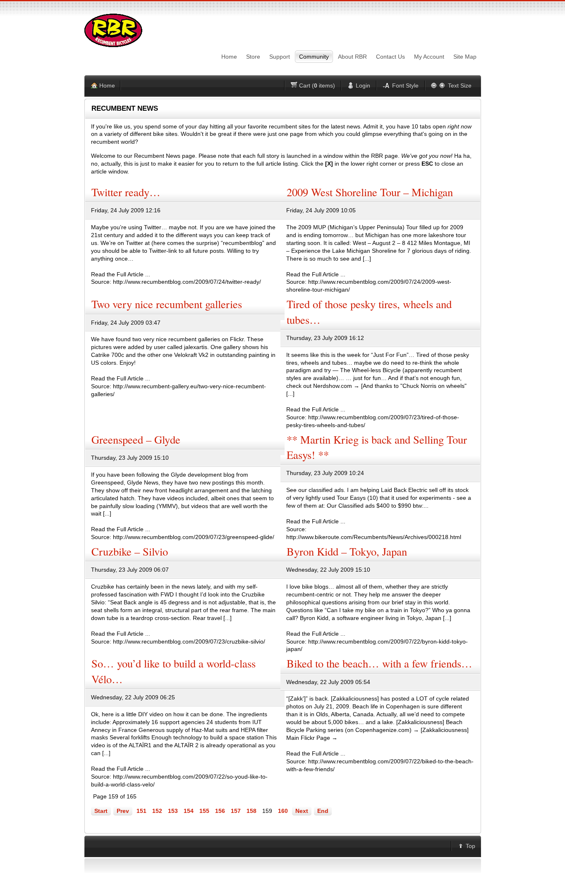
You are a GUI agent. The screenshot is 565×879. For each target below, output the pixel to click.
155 (204, 811)
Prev (123, 811)
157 (236, 811)
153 (173, 811)
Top (470, 846)
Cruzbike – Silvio (129, 551)
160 (283, 811)
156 (220, 811)
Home (107, 85)
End (322, 811)
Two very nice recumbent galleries (166, 304)
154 (189, 811)
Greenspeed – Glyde (135, 439)
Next (301, 811)
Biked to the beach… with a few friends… (379, 663)
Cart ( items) (317, 85)
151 (141, 811)
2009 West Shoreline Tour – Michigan (370, 192)
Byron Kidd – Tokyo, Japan (347, 551)
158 (251, 811)
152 (157, 811)
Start (101, 811)
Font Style (405, 85)
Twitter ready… (125, 192)
